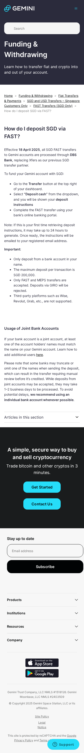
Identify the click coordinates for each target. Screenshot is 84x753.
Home (8, 96)
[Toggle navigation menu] (75, 8)
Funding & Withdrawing (35, 96)
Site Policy (42, 716)
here (39, 355)
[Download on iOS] (42, 663)
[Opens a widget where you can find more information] (63, 745)
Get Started (42, 487)
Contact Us (42, 504)
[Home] (19, 8)
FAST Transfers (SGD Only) (53, 106)
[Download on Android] (42, 674)
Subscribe (45, 566)
